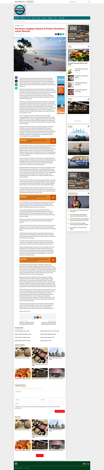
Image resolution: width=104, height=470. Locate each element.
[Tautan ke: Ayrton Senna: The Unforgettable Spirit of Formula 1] (78, 202)
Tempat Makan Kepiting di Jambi (48, 334)
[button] (89, 2)
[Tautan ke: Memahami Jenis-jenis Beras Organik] (71, 78)
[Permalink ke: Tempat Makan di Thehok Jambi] (40, 372)
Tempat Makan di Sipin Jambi (47, 337)
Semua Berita (27, 468)
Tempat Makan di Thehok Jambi (22, 337)
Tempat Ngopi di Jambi (45, 340)
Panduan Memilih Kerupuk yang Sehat (81, 83)
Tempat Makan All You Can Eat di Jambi (49, 331)
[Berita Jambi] (20, 10)
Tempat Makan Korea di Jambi (22, 331)
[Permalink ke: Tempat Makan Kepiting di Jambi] (23, 372)
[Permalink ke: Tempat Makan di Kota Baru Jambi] (57, 352)
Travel (16, 34)
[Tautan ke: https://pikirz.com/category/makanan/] (88, 46)
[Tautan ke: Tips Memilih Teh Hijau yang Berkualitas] (71, 71)
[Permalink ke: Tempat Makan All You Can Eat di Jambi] (40, 355)
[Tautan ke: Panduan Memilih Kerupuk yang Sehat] (71, 85)
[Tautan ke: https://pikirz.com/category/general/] (88, 126)
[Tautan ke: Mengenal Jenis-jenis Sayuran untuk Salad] (78, 55)
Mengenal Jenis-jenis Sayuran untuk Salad (78, 63)
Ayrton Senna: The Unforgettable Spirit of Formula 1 (79, 211)
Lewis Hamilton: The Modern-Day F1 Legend (78, 228)
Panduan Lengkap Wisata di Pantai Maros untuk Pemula (48, 322)
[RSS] (40, 317)
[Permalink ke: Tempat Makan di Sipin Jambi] (57, 372)
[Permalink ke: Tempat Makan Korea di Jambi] (23, 352)
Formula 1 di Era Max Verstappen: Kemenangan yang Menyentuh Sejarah (79, 224)
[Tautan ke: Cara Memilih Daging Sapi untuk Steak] (71, 92)
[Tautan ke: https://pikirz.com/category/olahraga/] (88, 193)
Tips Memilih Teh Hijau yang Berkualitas (81, 69)
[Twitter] (38, 317)
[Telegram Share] (61, 34)
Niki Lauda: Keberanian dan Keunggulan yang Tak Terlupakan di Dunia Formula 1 (79, 219)
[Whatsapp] (63, 34)
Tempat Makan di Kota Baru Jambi (23, 334)
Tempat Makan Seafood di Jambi (22, 340)
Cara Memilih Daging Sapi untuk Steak (81, 90)
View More (39, 455)
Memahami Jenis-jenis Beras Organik (81, 76)
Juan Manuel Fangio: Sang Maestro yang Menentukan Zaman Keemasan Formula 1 (78, 215)
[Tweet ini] (58, 34)
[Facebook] (35, 317)
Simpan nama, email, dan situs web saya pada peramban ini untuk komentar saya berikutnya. (37, 407)
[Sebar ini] (56, 34)
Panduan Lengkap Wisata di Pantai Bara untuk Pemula (26, 322)
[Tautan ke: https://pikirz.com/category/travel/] (88, 99)
